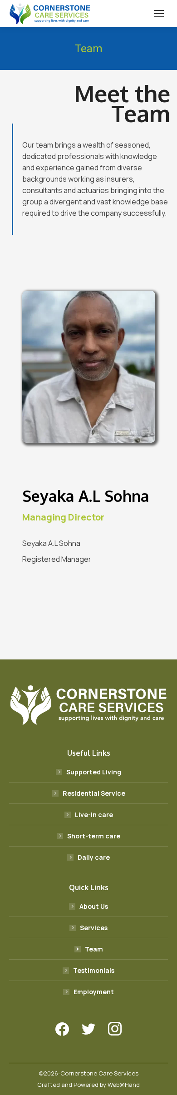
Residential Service (94, 793)
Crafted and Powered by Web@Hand (88, 1084)
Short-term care (93, 836)
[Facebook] (62, 1029)
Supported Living (93, 772)
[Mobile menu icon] (159, 14)
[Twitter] (88, 1029)
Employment (94, 991)
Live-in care (94, 814)
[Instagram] (115, 1029)
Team (94, 949)
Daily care (94, 857)
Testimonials (93, 970)
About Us (93, 906)
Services (94, 927)
